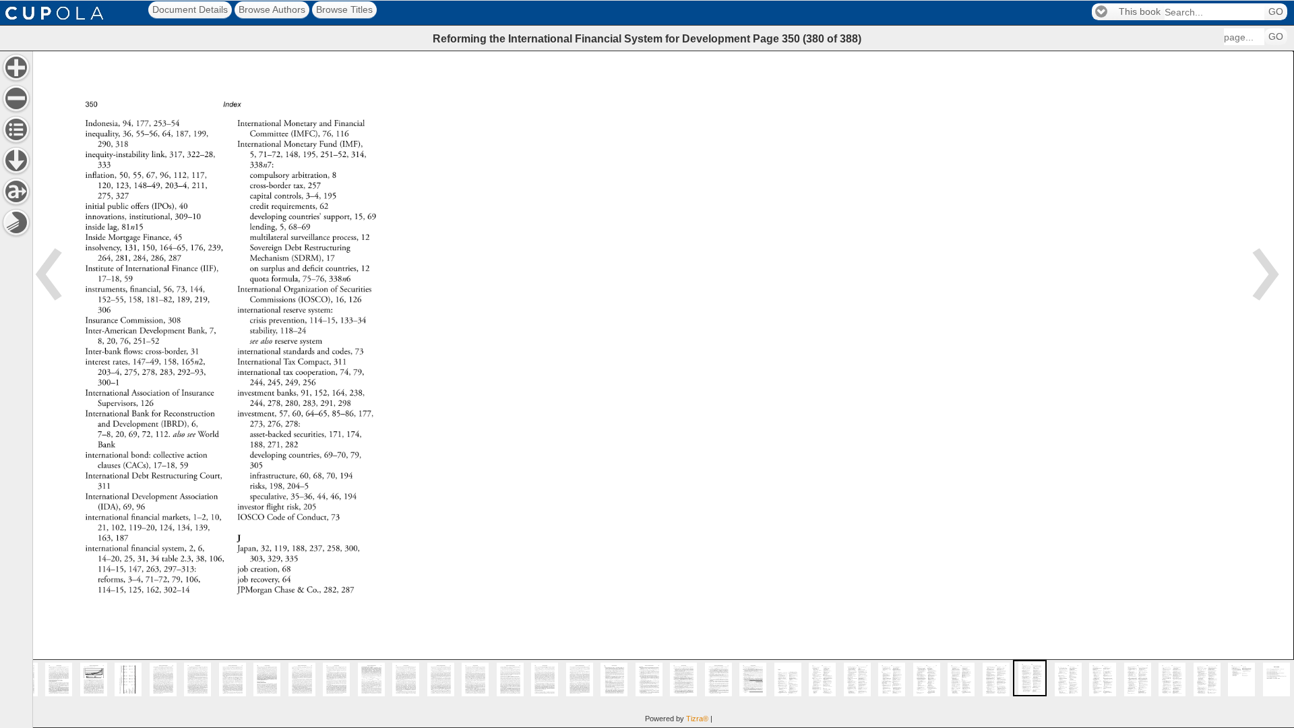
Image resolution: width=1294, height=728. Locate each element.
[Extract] (16, 191)
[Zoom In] (16, 67)
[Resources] (16, 160)
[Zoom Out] (16, 98)
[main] (663, 389)
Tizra (697, 719)
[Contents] (16, 129)
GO (1275, 11)
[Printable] (16, 222)
